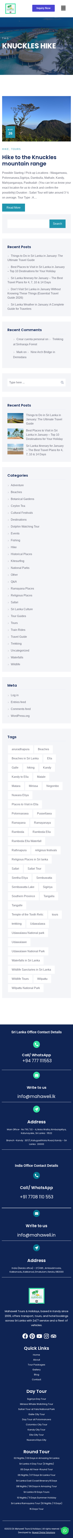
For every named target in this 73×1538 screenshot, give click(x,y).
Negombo (52, 785)
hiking (31, 767)
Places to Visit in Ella (25, 804)
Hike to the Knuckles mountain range (29, 160)
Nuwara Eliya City (36, 1440)
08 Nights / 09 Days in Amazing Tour (36, 1486)
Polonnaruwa (20, 813)
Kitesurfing (17, 560)
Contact (36, 1379)
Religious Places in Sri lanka (30, 859)
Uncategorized (20, 650)
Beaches (16, 492)
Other (14, 574)
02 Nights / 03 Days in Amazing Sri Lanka (36, 1458)
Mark (19, 352)
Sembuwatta (44, 877)
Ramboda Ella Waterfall (26, 841)
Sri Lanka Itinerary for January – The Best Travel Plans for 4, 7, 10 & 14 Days (45, 450)
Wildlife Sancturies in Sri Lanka (31, 969)
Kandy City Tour (36, 1429)
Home (36, 1354)
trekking (17, 923)
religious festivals (46, 850)
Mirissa (33, 785)
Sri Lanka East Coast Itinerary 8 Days (36, 1480)
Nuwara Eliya (20, 795)
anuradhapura (20, 749)
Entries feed (18, 702)
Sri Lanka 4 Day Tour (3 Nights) (36, 1463)
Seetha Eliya (20, 877)
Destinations (19, 519)
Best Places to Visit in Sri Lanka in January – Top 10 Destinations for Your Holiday (44, 434)
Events (15, 533)
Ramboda (18, 831)
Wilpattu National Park (26, 987)
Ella (49, 758)
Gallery (36, 1369)
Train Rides (18, 629)
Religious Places (21, 595)
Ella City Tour (36, 1434)
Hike (14, 547)
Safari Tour (34, 868)
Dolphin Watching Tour (25, 526)
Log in (15, 695)
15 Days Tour (37, 1509)
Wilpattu (42, 978)
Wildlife (15, 664)
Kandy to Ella (20, 776)
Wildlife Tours (20, 978)
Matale (41, 776)
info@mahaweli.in (36, 1235)
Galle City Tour (36, 1414)
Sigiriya (47, 886)
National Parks (20, 567)
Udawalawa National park (28, 932)
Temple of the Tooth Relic (27, 914)
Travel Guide (19, 636)
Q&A (14, 581)
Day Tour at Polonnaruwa (36, 1419)
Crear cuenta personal (30, 339)
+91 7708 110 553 (36, 1197)
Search (57, 223)
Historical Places (21, 554)
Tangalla (49, 896)
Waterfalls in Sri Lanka (26, 960)
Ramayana (19, 822)
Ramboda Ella (42, 831)
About (36, 1359)
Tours (14, 622)
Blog (36, 1374)
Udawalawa (37, 923)
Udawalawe (19, 942)
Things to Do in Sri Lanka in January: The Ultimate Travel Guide (44, 419)
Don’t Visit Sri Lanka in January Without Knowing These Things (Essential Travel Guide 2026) (34, 293)
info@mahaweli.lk (36, 1096)
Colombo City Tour (36, 1424)
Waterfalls (17, 657)
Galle (15, 767)
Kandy (47, 767)
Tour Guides (18, 616)
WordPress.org (20, 715)
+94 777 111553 (36, 1061)
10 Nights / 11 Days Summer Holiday (36, 1497)
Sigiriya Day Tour (36, 1399)
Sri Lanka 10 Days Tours (36, 1492)
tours (55, 914)
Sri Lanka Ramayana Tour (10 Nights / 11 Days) (36, 1503)
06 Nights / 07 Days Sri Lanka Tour (36, 1475)
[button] (63, 7)
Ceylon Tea (18, 505)
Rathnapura (19, 850)
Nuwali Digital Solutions (43, 1532)
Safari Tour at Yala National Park (36, 1409)
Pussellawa (44, 813)
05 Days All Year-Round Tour (36, 1469)
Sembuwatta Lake (23, 886)
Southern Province (23, 896)
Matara (16, 785)
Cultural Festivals (22, 512)
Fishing (15, 540)
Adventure (17, 485)
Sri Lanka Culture (22, 609)
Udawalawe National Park (28, 951)
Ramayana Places (22, 588)
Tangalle (17, 905)
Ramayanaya (42, 822)
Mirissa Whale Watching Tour (36, 1404)
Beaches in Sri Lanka (25, 758)
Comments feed (21, 708)
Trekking (16, 643)
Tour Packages (36, 1364)
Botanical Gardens (22, 498)
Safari (14, 602)
